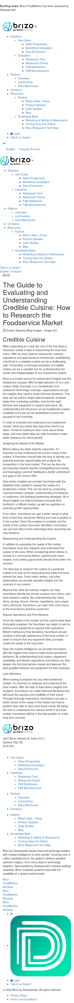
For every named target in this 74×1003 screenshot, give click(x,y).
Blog (28, 112)
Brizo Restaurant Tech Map (42, 128)
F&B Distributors (35, 67)
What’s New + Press (38, 101)
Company (16, 90)
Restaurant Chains (37, 63)
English (4, 271)
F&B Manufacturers (37, 71)
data (61, 382)
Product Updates (36, 105)
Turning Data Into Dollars (41, 124)
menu (35, 386)
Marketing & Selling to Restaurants (46, 120)
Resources (16, 93)
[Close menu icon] (32, 160)
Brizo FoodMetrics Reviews (10, 883)
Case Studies (34, 109)
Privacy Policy (18, 995)
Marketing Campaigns (39, 48)
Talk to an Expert (20, 137)
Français (16, 271)
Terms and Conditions (23, 999)
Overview (23, 78)
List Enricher (25, 82)
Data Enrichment (36, 52)
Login (16, 133)
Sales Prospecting (36, 44)
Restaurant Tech (36, 59)
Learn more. (23, 10)
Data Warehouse (28, 86)
